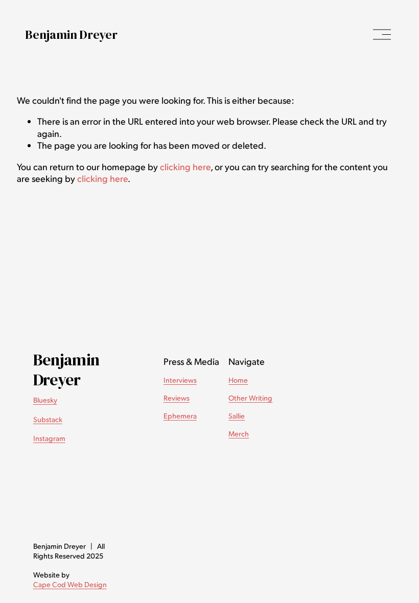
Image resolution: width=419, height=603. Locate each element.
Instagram (49, 438)
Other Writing (250, 397)
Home (238, 379)
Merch (238, 433)
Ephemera (180, 415)
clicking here (185, 166)
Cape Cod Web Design (70, 584)
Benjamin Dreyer (71, 34)
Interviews (180, 379)
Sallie (236, 415)
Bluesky (45, 399)
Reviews (177, 397)
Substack (47, 419)
